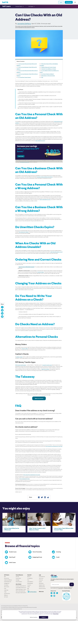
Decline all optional (33, 617)
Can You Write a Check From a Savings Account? (21, 587)
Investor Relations (30, 581)
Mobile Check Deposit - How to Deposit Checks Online (21, 589)
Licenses (40, 581)
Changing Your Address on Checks (48, 68)
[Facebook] (39, 497)
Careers (28, 586)
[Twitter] (42, 497)
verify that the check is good (56, 252)
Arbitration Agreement (68, 588)
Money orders (25, 348)
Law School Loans (7, 593)
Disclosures (41, 579)
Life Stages (17, 579)
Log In (61, 2)
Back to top (41, 591)
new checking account (40, 140)
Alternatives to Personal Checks (48, 75)
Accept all (43, 617)
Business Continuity (42, 588)
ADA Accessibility (42, 586)
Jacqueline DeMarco (24, 23)
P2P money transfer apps (20, 365)
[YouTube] (54, 596)
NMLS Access (41, 583)
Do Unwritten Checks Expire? (24, 77)
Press (28, 579)
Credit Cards (6, 590)
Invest (5, 588)
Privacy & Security (42, 576)
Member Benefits (30, 583)
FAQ (42, 77)
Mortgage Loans (6, 583)
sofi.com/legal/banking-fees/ (25, 478)
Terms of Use (41, 578)
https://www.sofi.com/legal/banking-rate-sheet (54, 446)
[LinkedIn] (45, 497)
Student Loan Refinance (8, 579)
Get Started (68, 2)
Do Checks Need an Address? (47, 74)
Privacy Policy (60, 588)
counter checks (40, 272)
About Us (28, 576)
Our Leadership (29, 578)
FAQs (28, 590)
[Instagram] (51, 596)
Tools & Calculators (19, 581)
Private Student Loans (7, 581)
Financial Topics (18, 578)
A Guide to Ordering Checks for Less (21, 585)
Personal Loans (6, 578)
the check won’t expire (24, 232)
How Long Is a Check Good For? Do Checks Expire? (21, 592)
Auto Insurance (6, 586)
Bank (5, 576)
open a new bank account (45, 199)
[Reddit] (48, 497)
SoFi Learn (17, 576)
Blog (28, 588)
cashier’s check (19, 356)
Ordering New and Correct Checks (48, 67)
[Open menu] (75, 2)
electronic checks (45, 369)
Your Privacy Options (33, 591)
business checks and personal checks (45, 176)
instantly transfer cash (47, 365)
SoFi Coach (6, 596)
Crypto (5, 591)
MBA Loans (6, 595)
